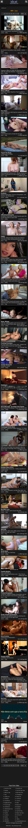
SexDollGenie (7, 806)
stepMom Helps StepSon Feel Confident (13, 92)
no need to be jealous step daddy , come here (13, 50)
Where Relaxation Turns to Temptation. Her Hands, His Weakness (13, 195)
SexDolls (6, 812)
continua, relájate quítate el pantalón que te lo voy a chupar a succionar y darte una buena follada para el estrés (13, 595)
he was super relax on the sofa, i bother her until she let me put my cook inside (13, 345)
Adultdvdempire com (8, 808)
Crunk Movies (7, 800)
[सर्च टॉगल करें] (26, 1)
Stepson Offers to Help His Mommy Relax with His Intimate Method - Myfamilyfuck (13, 71)
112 (22, 13)
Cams (5, 794)
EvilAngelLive (19, 794)
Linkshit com (7, 796)
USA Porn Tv (19, 814)
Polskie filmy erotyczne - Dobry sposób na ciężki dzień (13, 469)
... (19, 13)
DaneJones (18, 808)
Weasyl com (18, 796)
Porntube (6, 790)
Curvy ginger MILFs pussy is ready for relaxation (12, 739)
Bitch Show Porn (19, 792)
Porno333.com (19, 788)
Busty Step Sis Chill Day (8, 552)
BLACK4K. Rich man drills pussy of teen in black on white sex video (13, 531)
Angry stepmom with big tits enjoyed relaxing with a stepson (14, 113)
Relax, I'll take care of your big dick (11, 510)
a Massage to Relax (7, 154)
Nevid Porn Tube (7, 788)
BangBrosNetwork (7, 802)
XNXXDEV (6, 821)
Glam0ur (6, 816)
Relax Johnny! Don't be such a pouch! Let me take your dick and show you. (13, 280)
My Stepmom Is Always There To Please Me (14, 408)
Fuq (17, 816)
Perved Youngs (7, 804)
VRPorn (18, 819)
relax (2, 720)
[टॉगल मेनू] (1, 1)
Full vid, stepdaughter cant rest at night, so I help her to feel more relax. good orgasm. (13, 323)
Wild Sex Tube (7, 792)
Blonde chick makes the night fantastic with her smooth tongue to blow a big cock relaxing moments (13, 260)
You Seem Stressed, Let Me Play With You (13, 490)
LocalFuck (6, 814)
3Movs (17, 802)
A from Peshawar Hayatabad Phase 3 (12, 31)
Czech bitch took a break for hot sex (11, 134)
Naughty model (5, 366)
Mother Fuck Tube (20, 812)
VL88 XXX (18, 798)
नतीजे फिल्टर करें (3, 8)
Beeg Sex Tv (18, 804)
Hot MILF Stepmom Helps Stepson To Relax (14, 428)
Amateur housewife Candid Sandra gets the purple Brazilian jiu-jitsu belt (14, 217)
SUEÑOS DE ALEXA (7, 658)
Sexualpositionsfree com (21, 821)
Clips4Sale (6, 819)
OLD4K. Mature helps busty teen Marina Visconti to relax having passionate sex (12, 238)
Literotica (18, 800)
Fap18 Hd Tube (19, 810)
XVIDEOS (6, 798)
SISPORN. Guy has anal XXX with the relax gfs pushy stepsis (13, 700)
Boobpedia (18, 806)
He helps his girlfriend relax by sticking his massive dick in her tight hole (13, 616)
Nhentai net (6, 810)
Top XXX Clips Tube (20, 790)
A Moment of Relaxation (8, 637)
